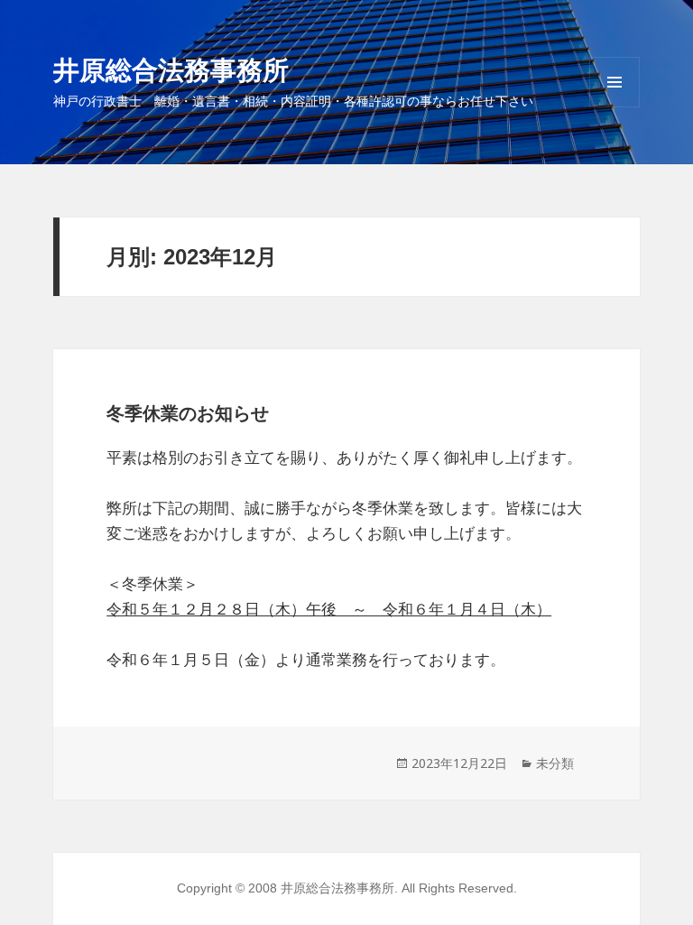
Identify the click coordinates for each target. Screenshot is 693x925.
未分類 (555, 763)
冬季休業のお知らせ (187, 413)
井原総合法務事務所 (171, 69)
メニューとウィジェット (614, 106)
